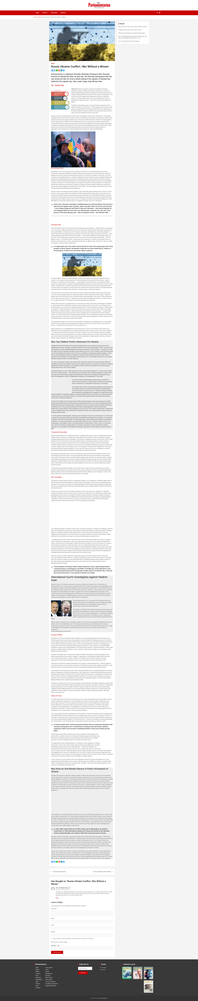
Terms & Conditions (50, 981)
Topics (44, 12)
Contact (63, 12)
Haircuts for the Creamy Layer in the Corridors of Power (132, 26)
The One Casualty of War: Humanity (102, 871)
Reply (57, 898)
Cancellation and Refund (51, 983)
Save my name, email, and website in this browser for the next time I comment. (73, 938)
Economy (38, 973)
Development (39, 979)
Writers (37, 969)
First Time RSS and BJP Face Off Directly (128, 41)
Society (47, 971)
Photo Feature (49, 977)
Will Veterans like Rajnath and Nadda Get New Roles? (131, 33)
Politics (37, 971)
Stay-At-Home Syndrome (59, 871)
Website (53, 932)
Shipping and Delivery (50, 985)
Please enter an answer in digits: (59, 942)
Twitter (103, 969)
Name (53, 918)
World (53, 63)
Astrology (47, 975)
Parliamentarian (103, 998)
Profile (47, 969)
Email (53, 925)
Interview (38, 983)
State (37, 981)
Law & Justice (49, 967)
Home (37, 12)
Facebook (104, 967)
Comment (54, 908)
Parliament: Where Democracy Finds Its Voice (130, 30)
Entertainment (48, 973)
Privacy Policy (48, 979)
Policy (37, 975)
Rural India (38, 977)
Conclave (54, 12)
